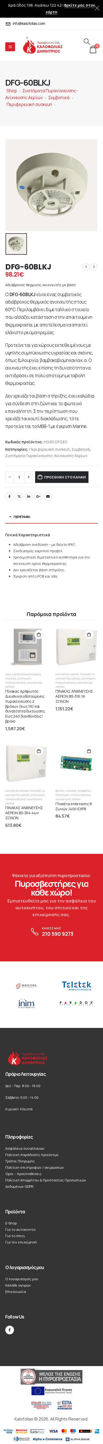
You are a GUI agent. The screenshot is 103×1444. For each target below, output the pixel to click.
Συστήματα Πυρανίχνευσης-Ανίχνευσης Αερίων (46, 455)
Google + (38, 496)
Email (48, 496)
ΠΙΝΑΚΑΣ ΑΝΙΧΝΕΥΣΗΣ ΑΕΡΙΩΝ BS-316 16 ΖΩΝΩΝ (74, 696)
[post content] (26, 647)
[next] (94, 267)
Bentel (60, 791)
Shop (12, 91)
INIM (8, 674)
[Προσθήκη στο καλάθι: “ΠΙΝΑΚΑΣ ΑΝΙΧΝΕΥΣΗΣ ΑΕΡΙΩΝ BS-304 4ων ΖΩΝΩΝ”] (39, 751)
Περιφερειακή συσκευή (29, 104)
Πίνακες (10, 678)
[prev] (86, 267)
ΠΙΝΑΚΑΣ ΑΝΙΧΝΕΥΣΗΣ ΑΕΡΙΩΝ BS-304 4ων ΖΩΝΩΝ (24, 812)
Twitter (19, 496)
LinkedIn (29, 496)
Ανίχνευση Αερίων (67, 674)
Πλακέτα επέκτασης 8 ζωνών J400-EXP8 (73, 806)
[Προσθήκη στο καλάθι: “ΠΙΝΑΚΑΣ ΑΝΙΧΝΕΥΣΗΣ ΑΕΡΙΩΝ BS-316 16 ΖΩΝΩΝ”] (89, 634)
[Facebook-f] (9, 1330)
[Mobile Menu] (10, 46)
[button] (87, 41)
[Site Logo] (47, 45)
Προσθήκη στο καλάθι (65, 477)
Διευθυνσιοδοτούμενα (26, 674)
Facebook (9, 496)
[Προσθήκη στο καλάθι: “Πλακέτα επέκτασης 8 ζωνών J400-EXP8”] (89, 751)
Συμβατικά (58, 97)
